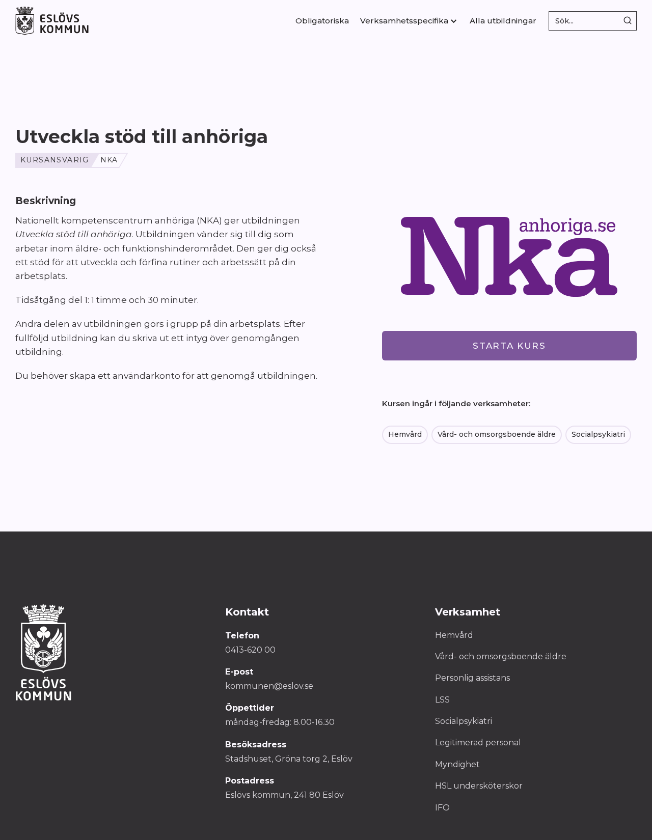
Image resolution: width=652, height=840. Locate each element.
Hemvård (405, 434)
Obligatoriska (322, 20)
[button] (409, 21)
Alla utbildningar (503, 20)
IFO (442, 808)
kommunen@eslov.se (269, 686)
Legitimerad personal (478, 742)
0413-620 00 (250, 650)
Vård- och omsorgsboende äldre (497, 434)
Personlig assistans (472, 678)
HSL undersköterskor (479, 786)
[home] (52, 20)
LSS (442, 700)
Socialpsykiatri (598, 434)
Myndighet (457, 764)
